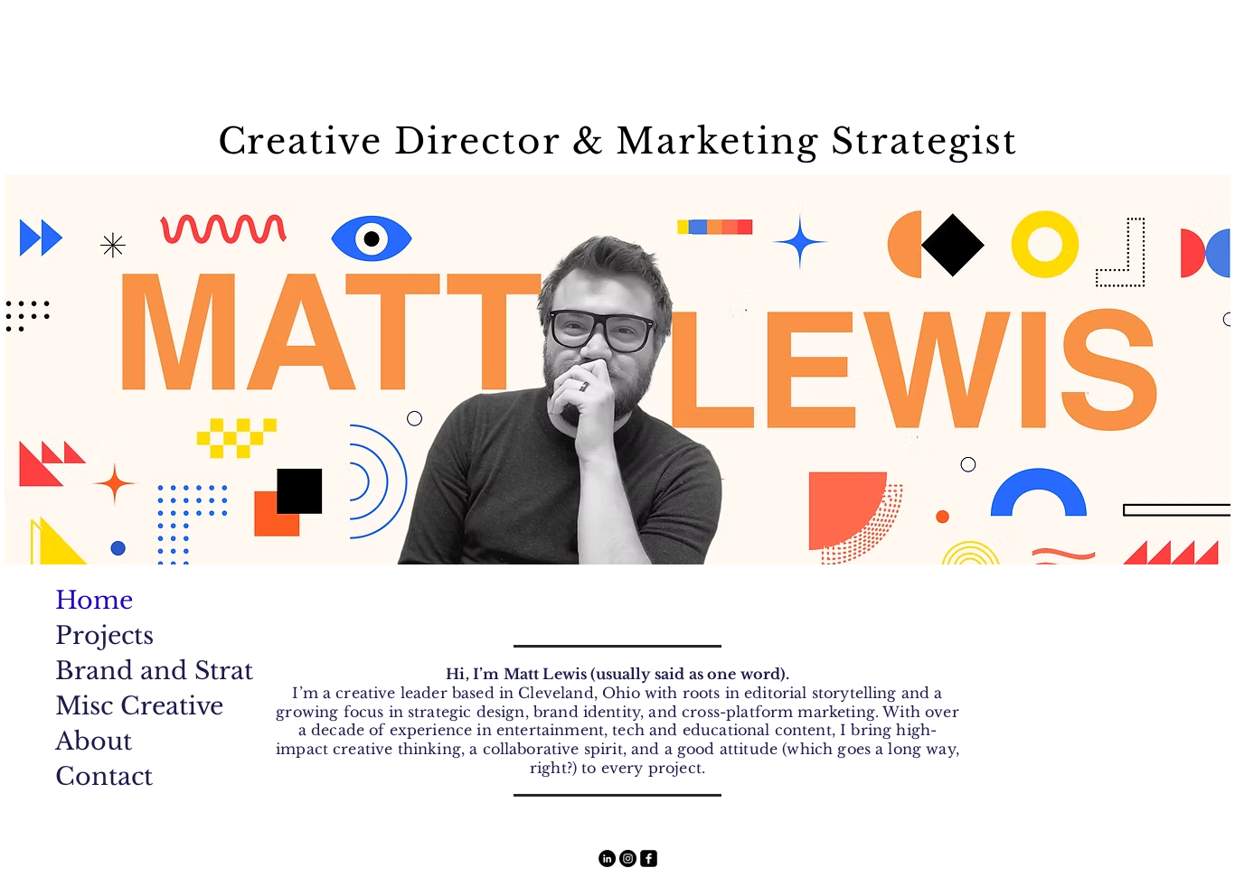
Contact (104, 776)
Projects (104, 635)
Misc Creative (126, 706)
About (93, 741)
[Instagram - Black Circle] (627, 858)
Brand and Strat (126, 671)
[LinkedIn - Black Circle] (607, 858)
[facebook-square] (648, 858)
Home (94, 600)
